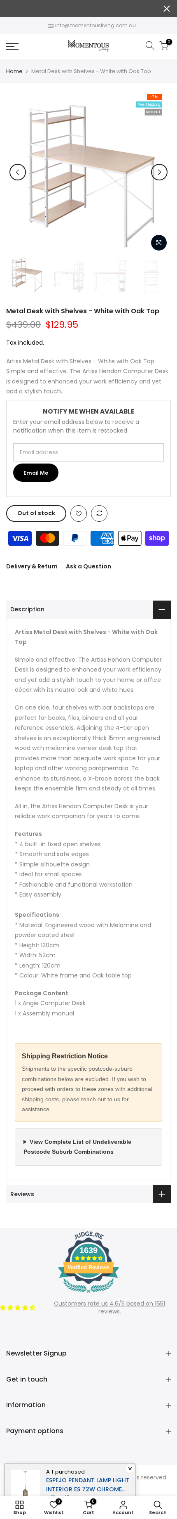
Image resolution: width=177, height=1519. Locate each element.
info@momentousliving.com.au (95, 25)
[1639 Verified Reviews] (88, 1294)
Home (14, 71)
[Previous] (17, 172)
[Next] (159, 172)
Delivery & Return (32, 566)
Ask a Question (88, 566)
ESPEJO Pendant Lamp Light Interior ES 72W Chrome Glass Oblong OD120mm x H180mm (88, 1485)
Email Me (35, 472)
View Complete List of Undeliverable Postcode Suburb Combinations (77, 1146)
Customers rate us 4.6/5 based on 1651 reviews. (109, 1307)
